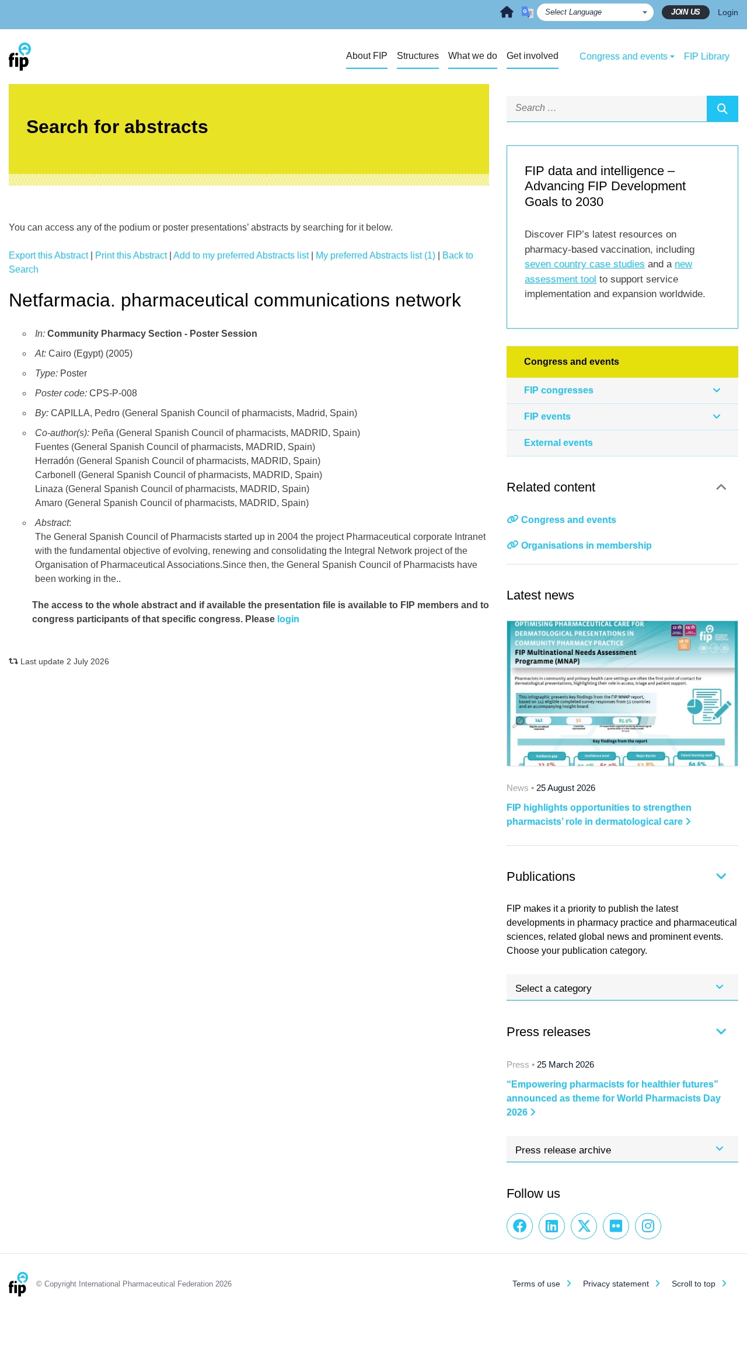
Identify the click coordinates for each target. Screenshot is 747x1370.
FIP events (547, 416)
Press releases (549, 1031)
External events (558, 443)
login (288, 619)
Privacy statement (616, 1283)
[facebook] (520, 1226)
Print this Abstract (131, 255)
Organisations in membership (586, 545)
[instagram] (648, 1226)
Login (728, 12)
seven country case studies (585, 264)
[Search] (722, 108)
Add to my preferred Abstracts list (241, 255)
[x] (584, 1226)
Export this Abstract (48, 255)
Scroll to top (693, 1283)
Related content (551, 487)
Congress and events (568, 520)
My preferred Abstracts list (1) (375, 255)
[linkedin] (552, 1226)
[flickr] (616, 1226)
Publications (541, 876)
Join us (685, 12)
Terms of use (536, 1283)
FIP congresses (559, 390)
